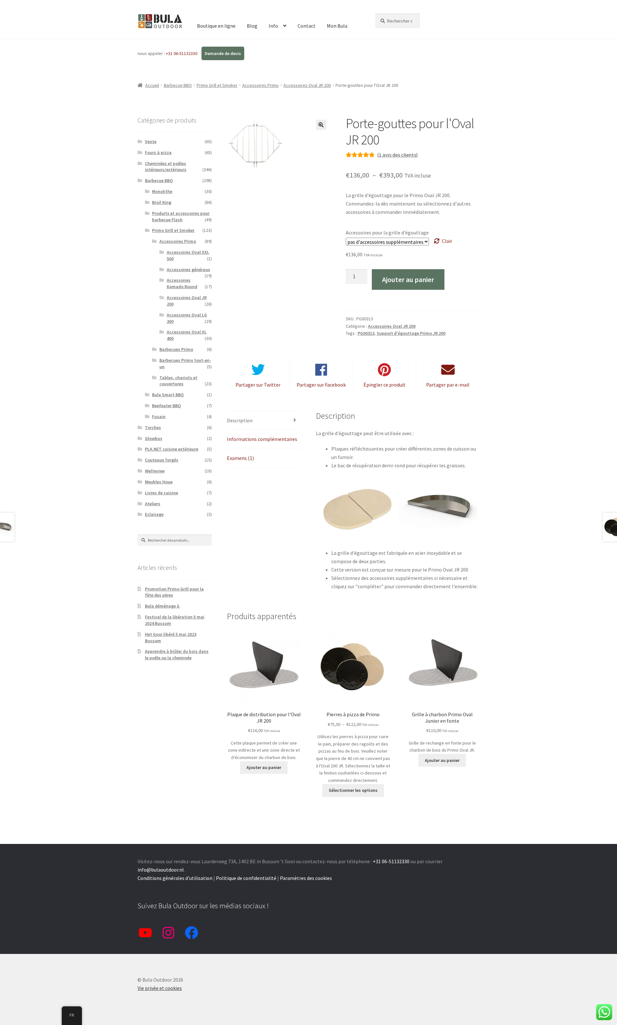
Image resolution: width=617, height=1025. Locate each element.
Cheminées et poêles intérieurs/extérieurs (165, 166)
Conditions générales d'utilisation (175, 878)
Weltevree (155, 471)
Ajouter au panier (408, 279)
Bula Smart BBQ (168, 395)
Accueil (152, 85)
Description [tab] (240, 420)
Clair (447, 241)
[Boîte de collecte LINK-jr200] (438, 505)
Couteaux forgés (161, 460)
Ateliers (152, 504)
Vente (150, 141)
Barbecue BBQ (178, 85)
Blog (252, 26)
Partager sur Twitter (258, 384)
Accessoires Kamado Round (182, 283)
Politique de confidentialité (246, 878)
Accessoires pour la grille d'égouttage (387, 232)
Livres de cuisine (161, 493)
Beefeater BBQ (166, 405)
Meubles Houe (159, 482)
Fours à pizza (158, 152)
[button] (321, 125)
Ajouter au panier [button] (263, 767)
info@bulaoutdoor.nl (161, 869)
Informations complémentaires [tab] (262, 439)
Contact (307, 26)
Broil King (161, 202)
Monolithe (162, 191)
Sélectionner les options (353, 790)
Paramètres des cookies (306, 878)
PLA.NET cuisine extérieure (171, 449)
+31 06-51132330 (182, 53)
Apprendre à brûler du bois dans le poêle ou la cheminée (177, 654)
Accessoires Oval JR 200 (307, 85)
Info (273, 26)
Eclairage (154, 514)
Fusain (158, 416)
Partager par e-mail (447, 384)
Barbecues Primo (176, 349)
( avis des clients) (397, 154)
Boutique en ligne (216, 26)
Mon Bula (337, 26)
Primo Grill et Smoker (217, 85)
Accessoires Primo (260, 85)
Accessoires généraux (188, 269)
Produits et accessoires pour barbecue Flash (181, 216)
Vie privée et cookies (160, 988)
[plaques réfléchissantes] (357, 510)
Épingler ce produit (384, 384)
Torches (153, 427)
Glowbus (153, 438)
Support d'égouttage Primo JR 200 (411, 333)
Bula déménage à (162, 606)
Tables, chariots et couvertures (178, 381)
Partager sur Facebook (321, 384)
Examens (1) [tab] (240, 458)
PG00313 (366, 333)
